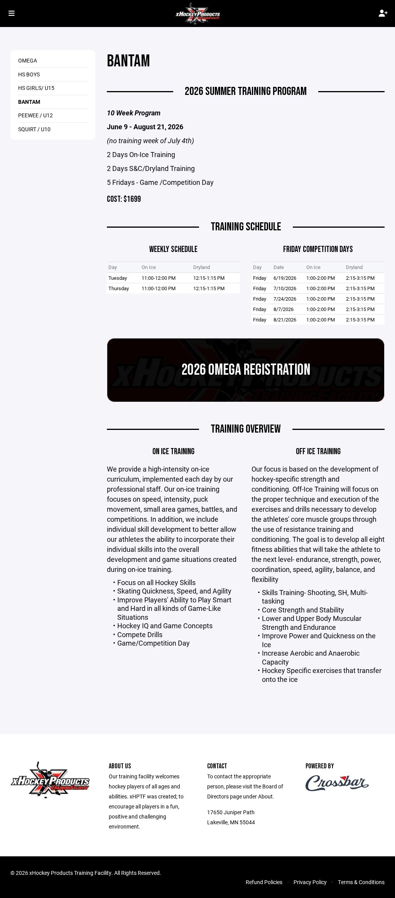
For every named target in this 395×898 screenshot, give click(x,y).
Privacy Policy (310, 882)
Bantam (29, 101)
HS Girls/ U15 (36, 87)
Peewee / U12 (35, 115)
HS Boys (29, 74)
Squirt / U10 (34, 129)
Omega (27, 60)
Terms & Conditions (361, 882)
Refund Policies (264, 882)
